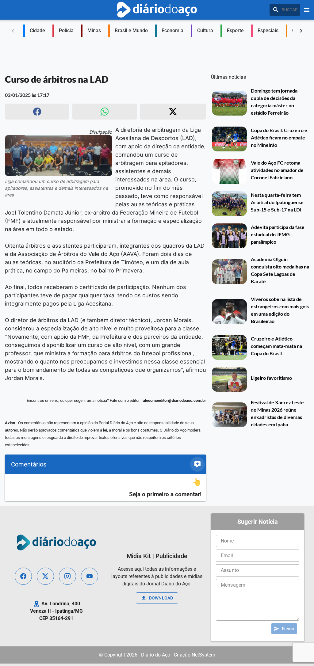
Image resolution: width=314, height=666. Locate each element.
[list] (105, 487)
